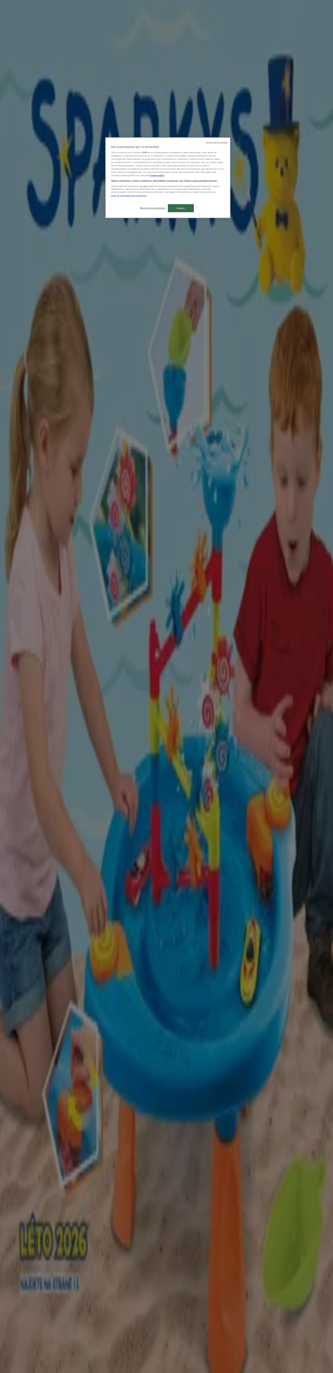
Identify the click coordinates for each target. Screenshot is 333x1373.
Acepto (181, 208)
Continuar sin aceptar (217, 142)
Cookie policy (157, 175)
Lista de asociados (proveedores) (129, 195)
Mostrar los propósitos (153, 207)
